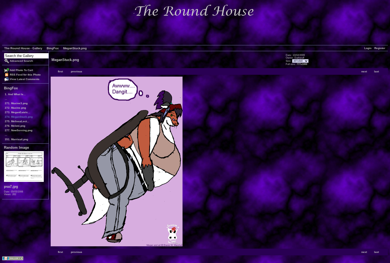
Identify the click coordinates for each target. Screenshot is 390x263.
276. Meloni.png (15, 125)
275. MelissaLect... (17, 121)
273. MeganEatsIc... (17, 112)
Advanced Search (21, 60)
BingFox (53, 48)
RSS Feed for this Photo (25, 74)
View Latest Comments (25, 79)
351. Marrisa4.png (16, 139)
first (60, 71)
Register (379, 48)
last (376, 71)
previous (76, 71)
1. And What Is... (15, 94)
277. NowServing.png (18, 130)
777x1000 (302, 64)
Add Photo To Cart (21, 70)
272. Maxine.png (15, 107)
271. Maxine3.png (16, 103)
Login (367, 48)
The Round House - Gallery (23, 48)
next (364, 71)
